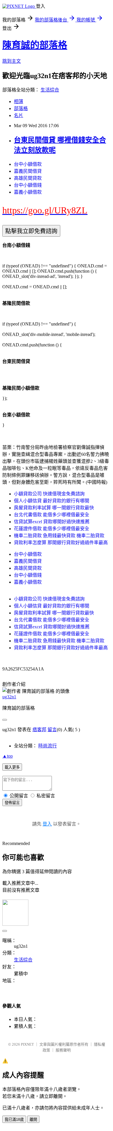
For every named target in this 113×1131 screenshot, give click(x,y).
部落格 (21, 108)
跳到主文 (11, 61)
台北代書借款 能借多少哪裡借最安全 (51, 514)
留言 (52, 729)
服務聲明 (63, 1050)
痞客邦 (39, 729)
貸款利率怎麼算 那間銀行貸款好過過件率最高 (61, 542)
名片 (18, 115)
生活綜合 (50, 89)
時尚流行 (47, 745)
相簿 (18, 101)
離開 (33, 1119)
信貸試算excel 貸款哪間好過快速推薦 (52, 521)
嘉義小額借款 (28, 192)
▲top (7, 756)
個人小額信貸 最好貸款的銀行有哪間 (51, 500)
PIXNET (27, 1044)
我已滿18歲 (14, 1119)
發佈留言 (12, 803)
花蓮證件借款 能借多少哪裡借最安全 (51, 528)
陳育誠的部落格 (34, 45)
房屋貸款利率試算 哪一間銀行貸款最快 (54, 507)
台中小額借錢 (28, 185)
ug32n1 (9, 696)
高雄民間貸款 (28, 178)
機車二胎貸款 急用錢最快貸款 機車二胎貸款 (59, 535)
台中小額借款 (28, 164)
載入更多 (12, 767)
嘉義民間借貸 (28, 171)
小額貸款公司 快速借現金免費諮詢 (49, 493)
